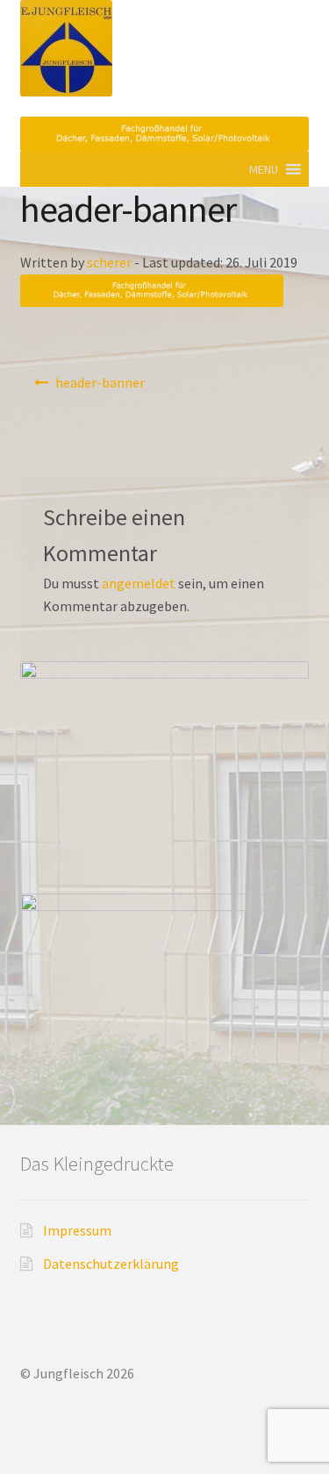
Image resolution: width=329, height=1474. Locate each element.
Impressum (77, 1230)
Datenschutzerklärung (111, 1263)
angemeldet (138, 583)
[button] (263, 169)
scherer (109, 262)
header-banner (100, 382)
